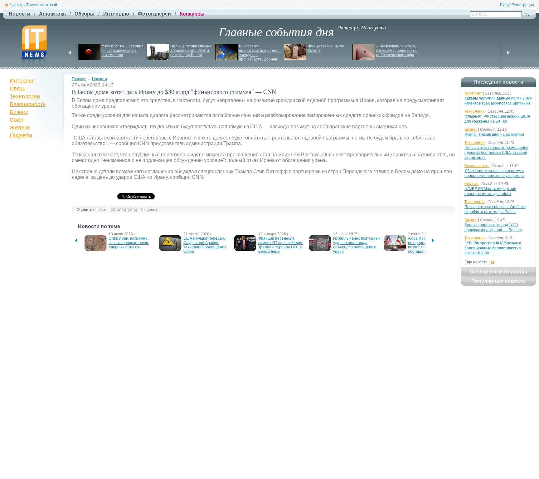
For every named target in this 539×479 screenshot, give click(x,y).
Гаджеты (21, 135)
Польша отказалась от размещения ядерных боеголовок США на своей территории (496, 152)
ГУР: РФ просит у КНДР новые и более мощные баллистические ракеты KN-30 (492, 248)
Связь (17, 89)
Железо (20, 128)
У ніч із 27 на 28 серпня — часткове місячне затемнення (123, 50)
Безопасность (28, 104)
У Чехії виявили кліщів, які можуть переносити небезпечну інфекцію (397, 50)
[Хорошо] (130, 209)
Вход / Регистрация (517, 5)
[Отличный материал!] (135, 209)
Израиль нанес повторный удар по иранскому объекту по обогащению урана (357, 245)
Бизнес (19, 112)
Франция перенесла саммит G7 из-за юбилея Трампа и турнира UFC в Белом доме (280, 245)
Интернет (22, 81)
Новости (99, 79)
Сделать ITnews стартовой (33, 5)
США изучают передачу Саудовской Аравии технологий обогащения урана (205, 245)
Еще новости (476, 262)
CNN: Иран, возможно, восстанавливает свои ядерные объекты (129, 242)
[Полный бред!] (113, 209)
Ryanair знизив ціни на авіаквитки (494, 134)
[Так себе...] (124, 209)
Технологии (25, 96)
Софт (17, 120)
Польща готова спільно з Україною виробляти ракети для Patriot (191, 50)
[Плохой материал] (118, 209)
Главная (79, 79)
